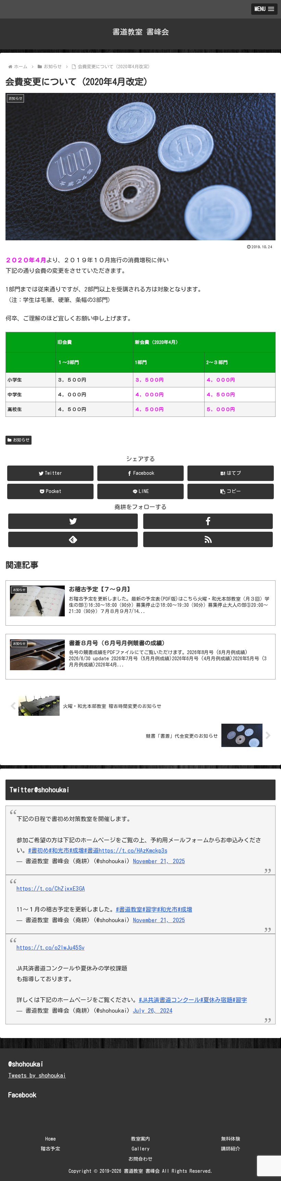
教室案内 (140, 1138)
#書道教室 (129, 909)
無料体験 (230, 1138)
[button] (230, 491)
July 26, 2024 (152, 1010)
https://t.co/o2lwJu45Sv (50, 947)
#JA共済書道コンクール (169, 1000)
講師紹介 (230, 1148)
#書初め (38, 850)
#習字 (149, 909)
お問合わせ (140, 1159)
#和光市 (59, 850)
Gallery (140, 1148)
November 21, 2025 (159, 861)
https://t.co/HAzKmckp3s (133, 850)
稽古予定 (50, 1148)
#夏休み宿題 (216, 1000)
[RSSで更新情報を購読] (208, 539)
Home (50, 1138)
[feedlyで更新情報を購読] (73, 539)
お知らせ (21, 440)
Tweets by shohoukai (37, 1075)
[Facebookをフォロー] (208, 521)
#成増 (76, 850)
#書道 (91, 850)
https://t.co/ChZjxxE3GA (50, 888)
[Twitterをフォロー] (73, 521)
